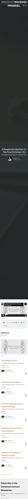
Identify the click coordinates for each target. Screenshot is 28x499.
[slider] (9, 322)
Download (5, 325)
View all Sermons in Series (7, 474)
